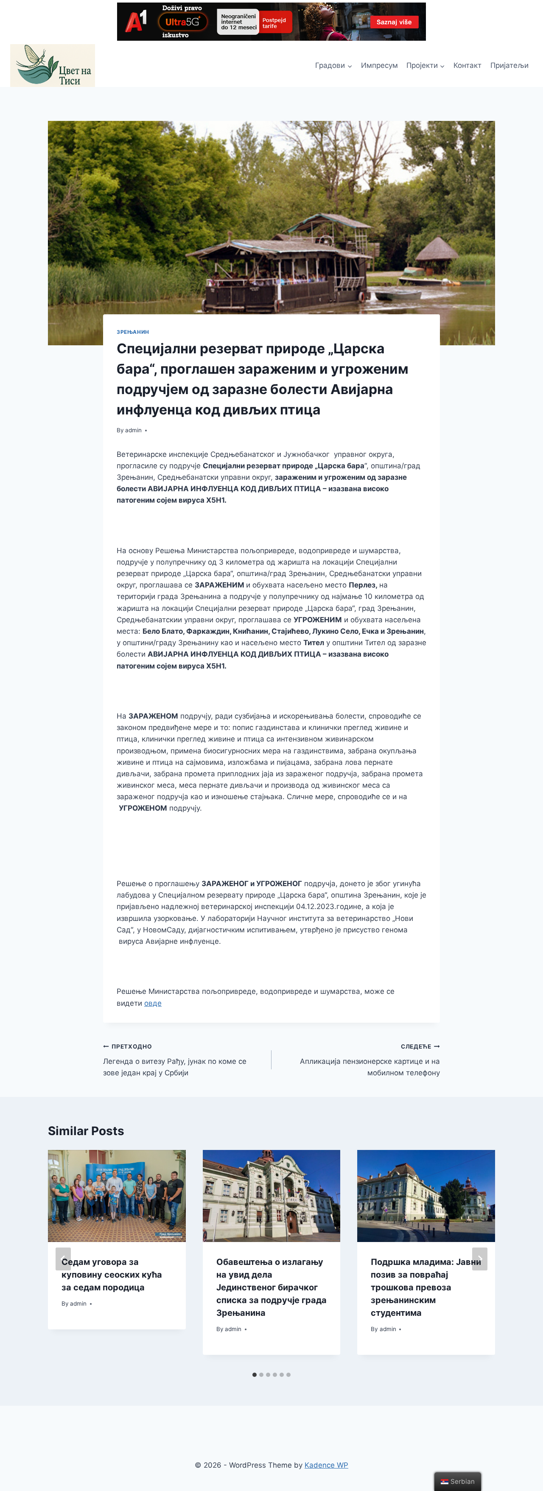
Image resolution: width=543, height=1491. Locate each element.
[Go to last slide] (63, 1259)
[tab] (254, 1375)
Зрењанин (133, 332)
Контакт (467, 65)
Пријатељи (509, 65)
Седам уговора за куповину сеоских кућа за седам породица (112, 1274)
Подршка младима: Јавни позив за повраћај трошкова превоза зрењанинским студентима (426, 1287)
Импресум (379, 65)
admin (133, 430)
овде (153, 1003)
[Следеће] (479, 1259)
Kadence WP (326, 1465)
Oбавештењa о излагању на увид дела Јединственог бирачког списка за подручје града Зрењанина (271, 1287)
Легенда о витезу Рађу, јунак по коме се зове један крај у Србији (174, 1060)
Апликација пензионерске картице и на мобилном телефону (370, 1060)
